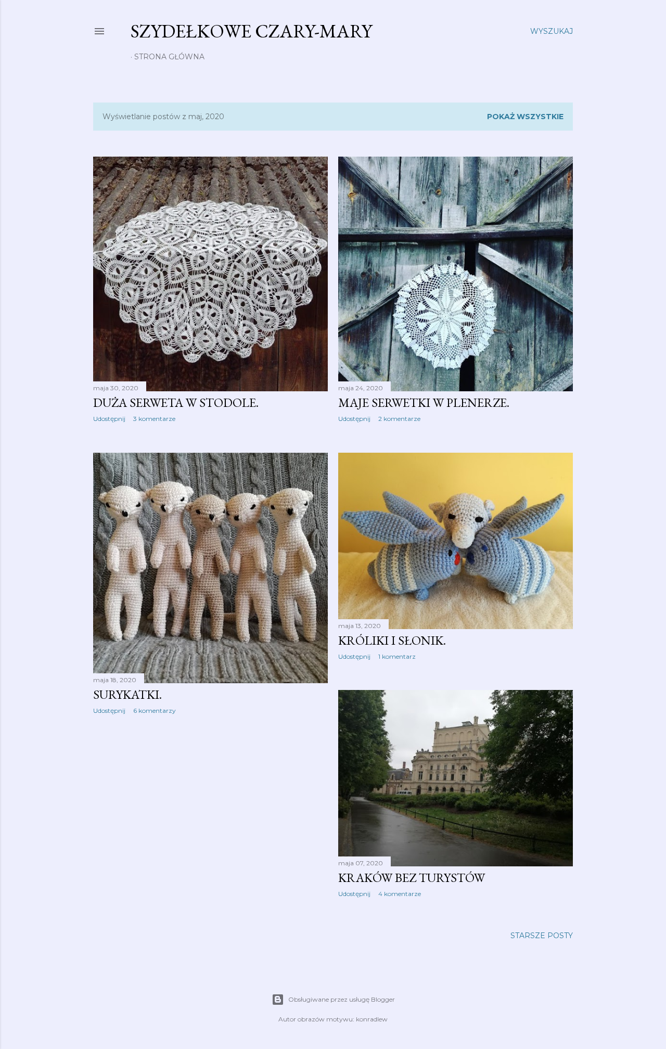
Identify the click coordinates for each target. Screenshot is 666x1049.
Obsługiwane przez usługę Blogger (341, 999)
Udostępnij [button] (109, 419)
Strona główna (169, 56)
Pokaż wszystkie (525, 116)
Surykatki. (127, 694)
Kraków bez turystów (411, 877)
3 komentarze (154, 419)
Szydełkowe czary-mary (251, 31)
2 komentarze (399, 419)
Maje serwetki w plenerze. (423, 402)
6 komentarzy (154, 710)
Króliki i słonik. (392, 640)
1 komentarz (397, 656)
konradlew (372, 1019)
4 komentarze (399, 894)
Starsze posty (541, 935)
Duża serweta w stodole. (176, 402)
